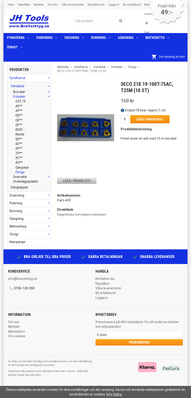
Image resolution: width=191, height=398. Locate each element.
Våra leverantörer (72, 4)
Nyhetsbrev (16, 331)
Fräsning (72, 38)
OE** (18, 120)
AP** (18, 111)
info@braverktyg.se (22, 279)
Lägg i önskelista (77, 181)
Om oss (53, 4)
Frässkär (19, 96)
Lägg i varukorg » (150, 119)
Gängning (125, 38)
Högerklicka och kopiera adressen (81, 214)
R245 (19, 129)
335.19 (20, 101)
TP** (18, 153)
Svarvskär (20, 177)
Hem (11, 4)
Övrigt (12, 47)
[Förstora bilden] (85, 127)
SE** (18, 144)
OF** (18, 125)
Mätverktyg (155, 38)
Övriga (19, 172)
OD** (18, 115)
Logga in (113, 4)
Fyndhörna (15, 38)
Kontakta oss (96, 4)
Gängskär (22, 167)
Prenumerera (139, 342)
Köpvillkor (24, 4)
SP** (18, 148)
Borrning (98, 38)
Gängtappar (19, 187)
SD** (18, 139)
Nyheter (39, 4)
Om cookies (16, 336)
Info (109, 394)
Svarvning (44, 38)
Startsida (63, 67)
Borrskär (19, 92)
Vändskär (18, 86)
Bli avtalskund (132, 4)
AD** (18, 106)
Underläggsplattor (25, 181)
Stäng (117, 394)
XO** (18, 162)
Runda (19, 134)
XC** (18, 158)
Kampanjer (18, 242)
